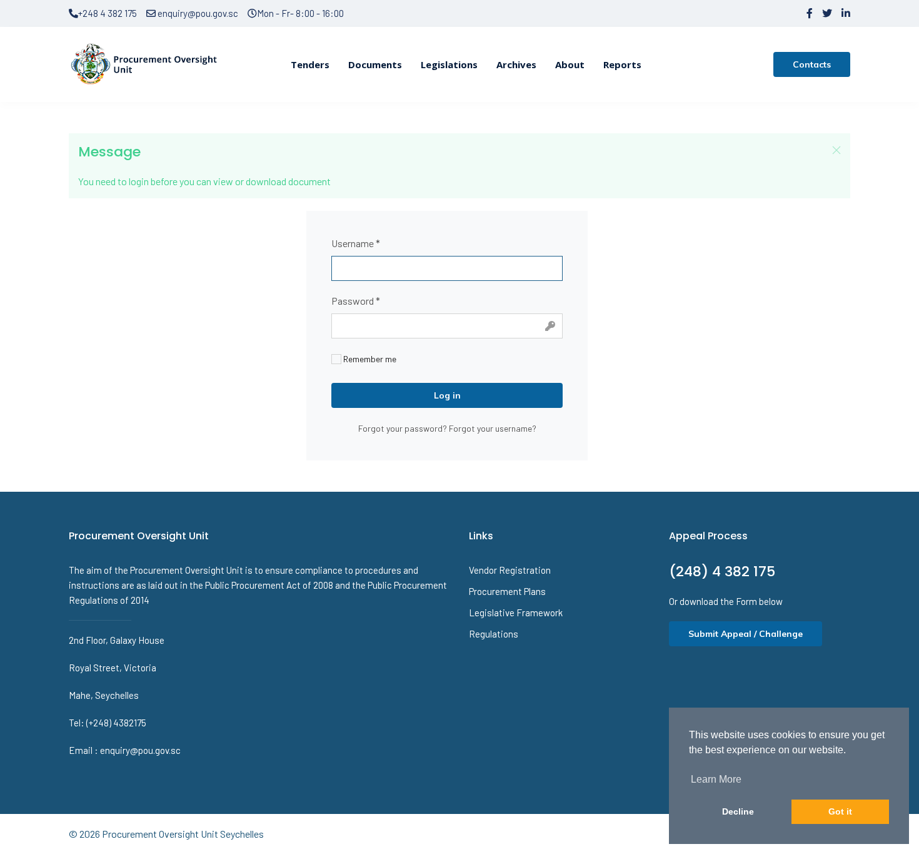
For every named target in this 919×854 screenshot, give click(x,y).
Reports (622, 64)
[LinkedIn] (845, 13)
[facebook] (809, 13)
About (570, 64)
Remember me (368, 358)
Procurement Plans (507, 591)
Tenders (310, 64)
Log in (447, 395)
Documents (375, 64)
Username (355, 243)
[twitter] (827, 13)
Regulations (493, 633)
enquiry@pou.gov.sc (197, 13)
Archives (516, 64)
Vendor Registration (510, 570)
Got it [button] (840, 811)
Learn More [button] (716, 779)
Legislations (449, 64)
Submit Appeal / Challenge (745, 633)
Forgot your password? (403, 428)
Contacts (812, 64)
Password (355, 301)
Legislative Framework (516, 612)
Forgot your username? (492, 428)
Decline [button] (738, 811)
